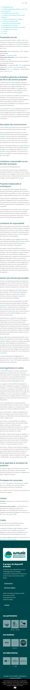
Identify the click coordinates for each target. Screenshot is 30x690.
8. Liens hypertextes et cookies (9, 25)
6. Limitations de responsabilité (9, 21)
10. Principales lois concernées (9, 29)
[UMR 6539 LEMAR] (23, 661)
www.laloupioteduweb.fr (19, 67)
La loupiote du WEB (11, 55)
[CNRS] (23, 643)
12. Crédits (4, 33)
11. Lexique (4, 31)
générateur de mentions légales (8, 539)
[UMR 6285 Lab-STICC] (7, 661)
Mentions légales (9, 588)
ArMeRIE (20, 44)
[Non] (28, 684)
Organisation (8, 583)
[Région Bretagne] (23, 624)
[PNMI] (7, 624)
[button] (11, 630)
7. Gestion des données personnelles (11, 23)
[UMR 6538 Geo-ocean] (15, 661)
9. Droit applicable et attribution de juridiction (13, 27)
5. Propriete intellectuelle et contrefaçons (12, 19)
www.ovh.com (8, 71)
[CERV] (15, 643)
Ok (15, 687)
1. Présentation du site (7, 7)
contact (9, 59)
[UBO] (7, 642)
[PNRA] (15, 624)
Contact (6, 605)
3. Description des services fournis (10, 13)
